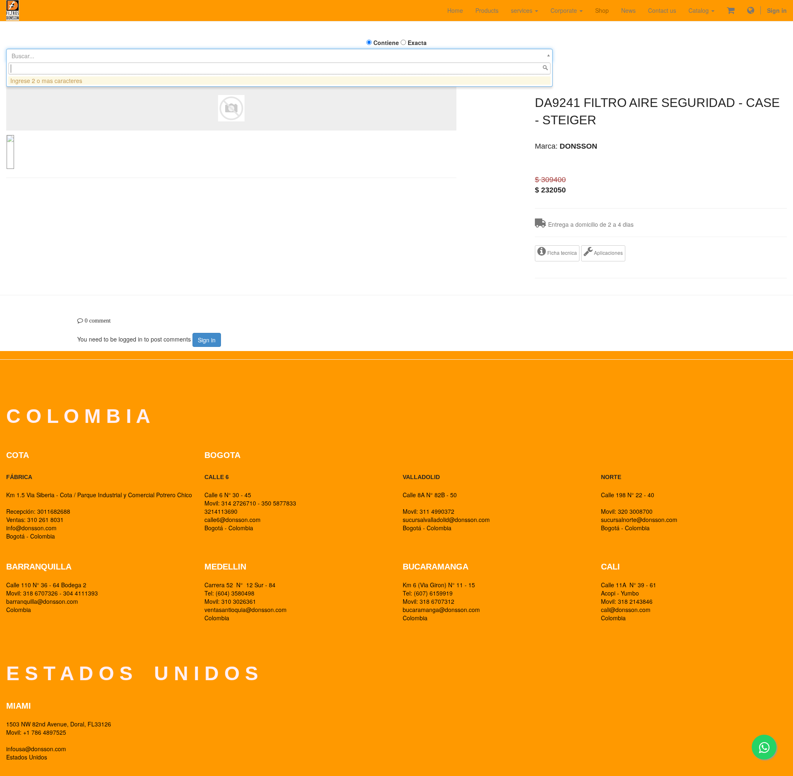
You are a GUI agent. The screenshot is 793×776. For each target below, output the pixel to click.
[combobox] (279, 68)
